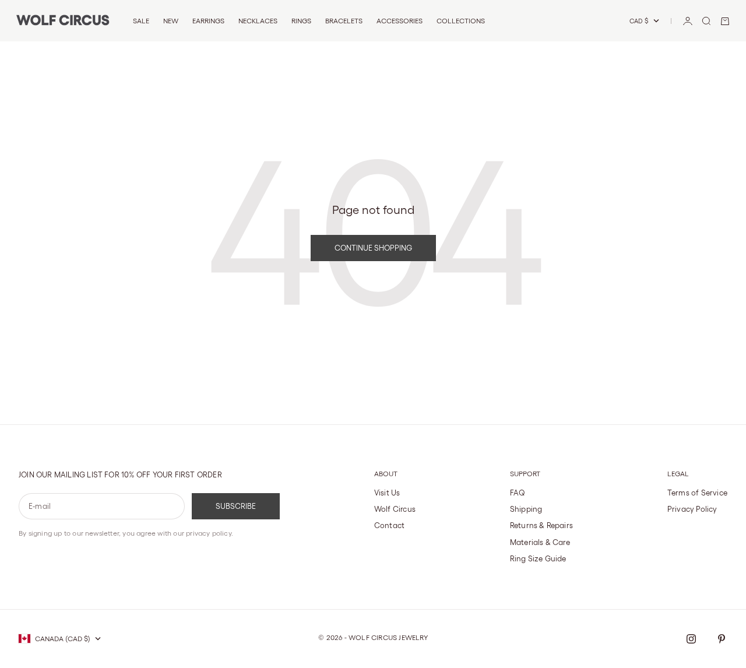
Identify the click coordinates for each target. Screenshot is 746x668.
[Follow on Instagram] (691, 639)
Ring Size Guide (538, 558)
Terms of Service (697, 492)
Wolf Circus (395, 509)
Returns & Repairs (541, 525)
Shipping (526, 509)
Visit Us (387, 492)
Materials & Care (540, 542)
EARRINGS (208, 20)
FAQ (518, 492)
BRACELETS (344, 20)
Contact (389, 525)
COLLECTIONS (461, 20)
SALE (141, 20)
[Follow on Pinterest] (721, 639)
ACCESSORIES (399, 20)
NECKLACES (257, 20)
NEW (170, 20)
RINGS (301, 20)
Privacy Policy (692, 509)
